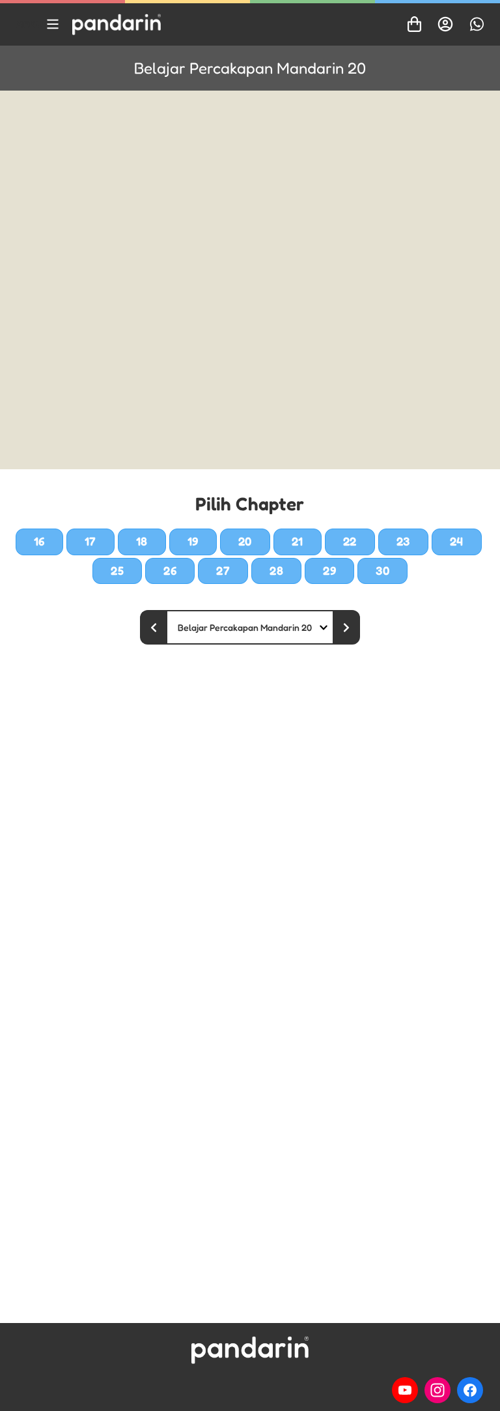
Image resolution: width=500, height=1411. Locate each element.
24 (457, 541)
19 (193, 541)
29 (329, 570)
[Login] (445, 24)
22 (350, 541)
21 (297, 541)
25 (117, 570)
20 (245, 541)
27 (223, 570)
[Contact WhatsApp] (477, 24)
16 (39, 541)
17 (90, 541)
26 (169, 570)
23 (403, 541)
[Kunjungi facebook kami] (470, 1390)
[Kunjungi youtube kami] (405, 1390)
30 (382, 570)
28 (276, 570)
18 (142, 541)
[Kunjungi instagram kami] (437, 1390)
